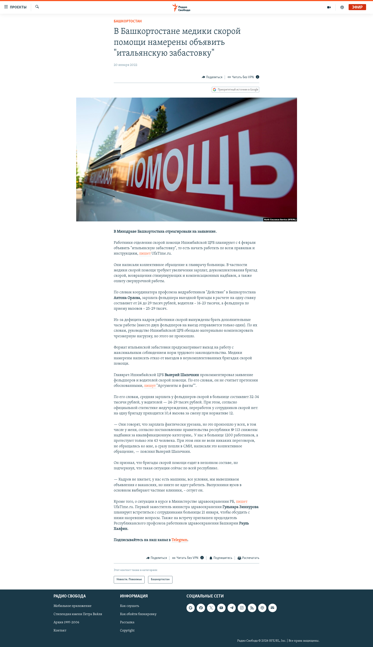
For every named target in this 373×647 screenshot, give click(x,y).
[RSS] (252, 608)
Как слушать (129, 606)
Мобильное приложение (73, 606)
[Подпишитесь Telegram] (232, 608)
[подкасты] (342, 7)
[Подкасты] (262, 608)
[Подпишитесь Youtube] (221, 608)
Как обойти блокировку (138, 614)
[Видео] (329, 7)
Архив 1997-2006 (66, 622)
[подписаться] (272, 608)
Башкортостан (128, 21)
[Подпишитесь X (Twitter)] (211, 608)
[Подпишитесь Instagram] (242, 608)
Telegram (179, 540)
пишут (150, 386)
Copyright (127, 630)
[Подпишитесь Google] (190, 608)
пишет (145, 254)
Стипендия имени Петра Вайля (78, 614)
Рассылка (127, 622)
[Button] (212, 77)
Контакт (60, 630)
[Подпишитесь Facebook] (201, 608)
